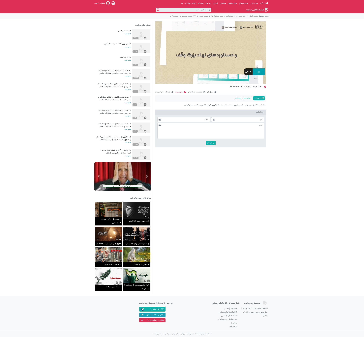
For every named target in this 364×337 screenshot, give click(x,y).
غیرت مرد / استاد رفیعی (112, 264)
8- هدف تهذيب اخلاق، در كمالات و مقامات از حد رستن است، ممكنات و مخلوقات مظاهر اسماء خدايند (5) (114, 125)
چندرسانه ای (243, 3)
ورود (96, 3)
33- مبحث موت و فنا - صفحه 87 (183, 16)
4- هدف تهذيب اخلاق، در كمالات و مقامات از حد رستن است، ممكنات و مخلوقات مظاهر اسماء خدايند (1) (114, 72)
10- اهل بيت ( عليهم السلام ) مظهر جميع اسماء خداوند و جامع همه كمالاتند (115, 151)
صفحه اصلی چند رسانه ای (227, 319)
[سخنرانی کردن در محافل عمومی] (122, 176)
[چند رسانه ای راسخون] (256, 10)
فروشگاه (200, 3)
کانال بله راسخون (230, 308)
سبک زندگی (254, 3)
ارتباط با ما (233, 326)
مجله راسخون (232, 3)
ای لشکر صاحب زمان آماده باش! (137, 243)
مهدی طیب (203, 16)
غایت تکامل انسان (124, 30)
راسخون (263, 3)
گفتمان (215, 3)
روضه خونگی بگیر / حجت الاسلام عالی (111, 221)
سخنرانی (229, 16)
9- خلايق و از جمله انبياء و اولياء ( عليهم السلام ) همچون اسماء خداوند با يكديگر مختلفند (113, 138)
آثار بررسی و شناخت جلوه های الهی (117, 44)
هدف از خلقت (125, 57)
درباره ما (234, 323)
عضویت (102, 3)
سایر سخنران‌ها (217, 16)
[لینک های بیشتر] (182, 3)
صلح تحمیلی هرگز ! (113, 287)
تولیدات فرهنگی (190, 3)
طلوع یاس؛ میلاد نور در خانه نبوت (108, 243)
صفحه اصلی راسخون (229, 315)
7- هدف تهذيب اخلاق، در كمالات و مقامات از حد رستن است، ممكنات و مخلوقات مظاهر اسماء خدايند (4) (114, 111)
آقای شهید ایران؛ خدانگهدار (139, 221)
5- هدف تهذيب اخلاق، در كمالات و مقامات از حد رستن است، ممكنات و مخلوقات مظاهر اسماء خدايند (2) (114, 85)
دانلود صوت (179, 92)
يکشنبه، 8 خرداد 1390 (195, 92)
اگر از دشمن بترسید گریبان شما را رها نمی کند (136, 287)
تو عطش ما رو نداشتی (141, 264)
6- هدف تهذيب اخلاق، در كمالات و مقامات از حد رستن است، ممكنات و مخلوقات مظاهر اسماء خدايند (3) (114, 98)
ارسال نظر (210, 92)
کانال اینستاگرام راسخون (228, 312)
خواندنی (223, 3)
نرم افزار (208, 3)
